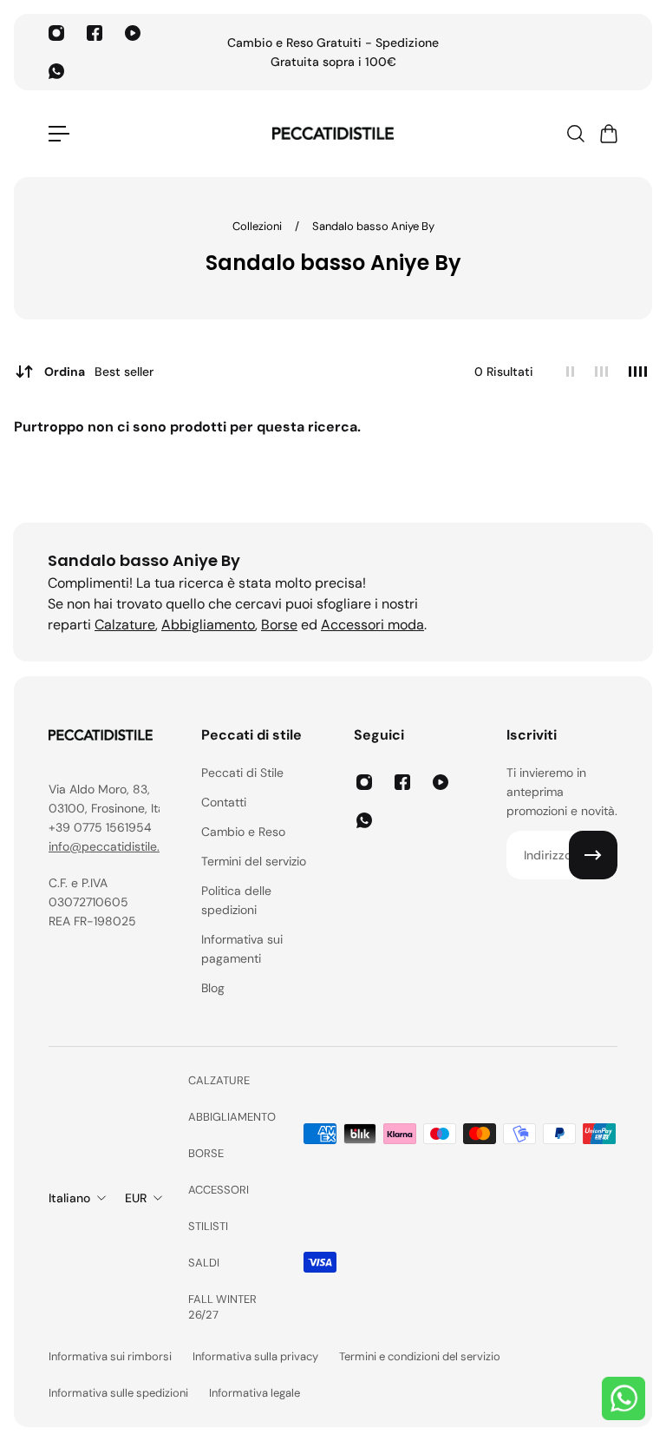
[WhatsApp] (56, 71)
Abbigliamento (208, 624)
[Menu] (59, 133)
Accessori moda (372, 624)
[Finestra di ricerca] (574, 134)
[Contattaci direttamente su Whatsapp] (623, 1398)
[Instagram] (56, 33)
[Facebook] (94, 33)
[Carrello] (607, 134)
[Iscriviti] (593, 855)
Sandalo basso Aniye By (373, 226)
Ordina (98, 371)
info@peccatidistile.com (116, 846)
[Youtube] (133, 33)
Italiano (69, 1198)
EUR (136, 1198)
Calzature (125, 624)
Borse (279, 624)
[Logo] (333, 133)
